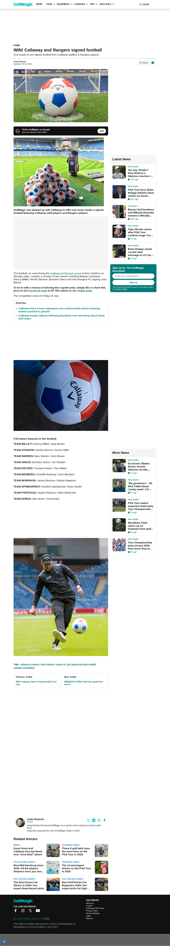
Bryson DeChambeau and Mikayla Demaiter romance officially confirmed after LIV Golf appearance (141, 212)
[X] (31, 911)
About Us (90, 903)
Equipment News (70, 845)
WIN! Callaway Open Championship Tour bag (36, 683)
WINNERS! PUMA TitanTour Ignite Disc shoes (83, 683)
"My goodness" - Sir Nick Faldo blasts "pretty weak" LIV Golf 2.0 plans (140, 486)
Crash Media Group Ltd (29, 918)
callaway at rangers (30, 664)
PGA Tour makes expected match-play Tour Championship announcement (140, 506)
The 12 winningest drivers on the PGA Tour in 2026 (76, 868)
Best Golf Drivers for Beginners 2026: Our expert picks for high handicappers (74, 885)
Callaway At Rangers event (65, 273)
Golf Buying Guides (24, 862)
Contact (89, 906)
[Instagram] (23, 911)
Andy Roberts (20, 61)
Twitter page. (85, 290)
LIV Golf (132, 206)
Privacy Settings (92, 913)
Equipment (63, 4)
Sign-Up (89, 918)
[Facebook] (16, 911)
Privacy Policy (121, 289)
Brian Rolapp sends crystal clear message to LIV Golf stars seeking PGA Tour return (140, 252)
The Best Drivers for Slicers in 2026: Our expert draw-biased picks (29, 885)
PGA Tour (133, 167)
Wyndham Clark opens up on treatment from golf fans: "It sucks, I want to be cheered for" (141, 525)
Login (88, 916)
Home (17, 45)
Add (102, 131)
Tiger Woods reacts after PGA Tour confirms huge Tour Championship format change (140, 232)
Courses (79, 4)
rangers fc (61, 664)
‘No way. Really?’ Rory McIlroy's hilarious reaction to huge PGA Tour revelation (140, 173)
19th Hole (105, 4)
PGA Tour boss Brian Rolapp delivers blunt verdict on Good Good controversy (141, 192)
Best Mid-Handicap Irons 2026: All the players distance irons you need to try (29, 868)
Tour (49, 4)
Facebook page (37, 290)
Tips (92, 4)
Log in (145, 4)
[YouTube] (38, 911)
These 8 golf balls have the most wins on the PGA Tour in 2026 (76, 851)
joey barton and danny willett (81, 664)
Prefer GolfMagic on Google (36, 129)
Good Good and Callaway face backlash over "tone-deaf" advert (28, 851)
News (39, 4)
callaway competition (24, 668)
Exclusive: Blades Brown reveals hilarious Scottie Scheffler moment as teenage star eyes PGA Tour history (140, 466)
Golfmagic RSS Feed (95, 908)
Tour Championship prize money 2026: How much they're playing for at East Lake (140, 545)
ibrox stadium (47, 664)
